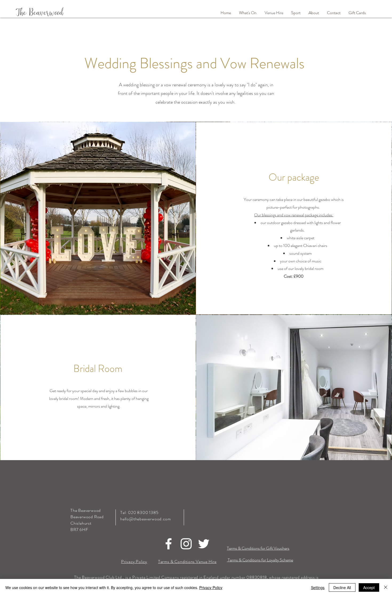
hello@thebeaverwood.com (145, 519)
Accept (369, 587)
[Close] (385, 587)
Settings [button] (318, 587)
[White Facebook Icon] (168, 543)
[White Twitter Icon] (203, 543)
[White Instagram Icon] (186, 543)
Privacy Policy (210, 587)
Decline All (342, 587)
